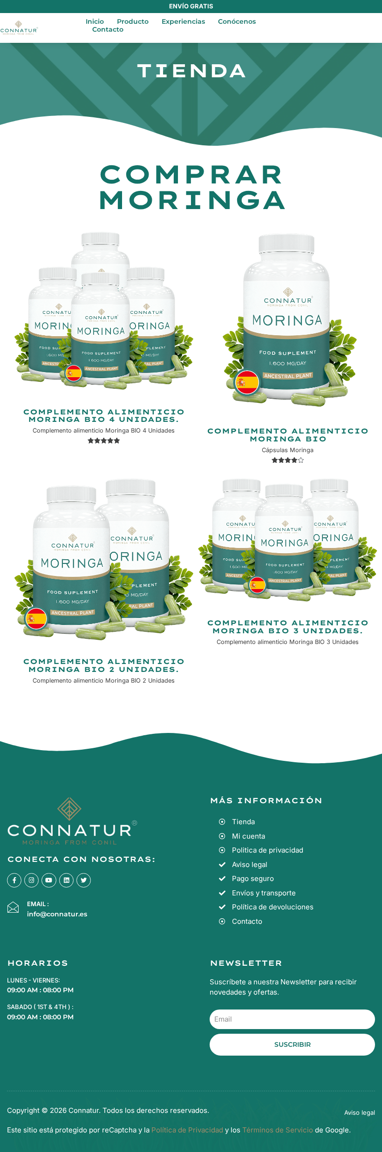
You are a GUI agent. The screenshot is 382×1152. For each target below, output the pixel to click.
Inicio (95, 22)
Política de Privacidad (187, 1129)
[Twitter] (83, 880)
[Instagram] (31, 880)
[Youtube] (48, 880)
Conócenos (237, 22)
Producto (133, 22)
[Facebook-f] (14, 880)
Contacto (107, 30)
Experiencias (183, 22)
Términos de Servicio (276, 1129)
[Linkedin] (66, 880)
